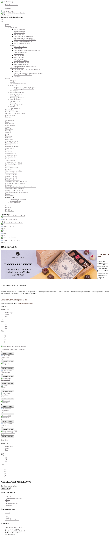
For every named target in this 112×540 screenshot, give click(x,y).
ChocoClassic (5, 357)
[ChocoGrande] (6, 393)
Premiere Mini (5, 410)
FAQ (7, 516)
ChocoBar (4, 365)
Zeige (2, 321)
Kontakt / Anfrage (10, 115)
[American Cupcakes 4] (8, 226)
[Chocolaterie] (5, 401)
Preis (6, 316)
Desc (2, 319)
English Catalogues (15, 201)
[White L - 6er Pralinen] (8, 237)
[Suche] (2, 19)
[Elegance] (4, 385)
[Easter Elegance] (6, 423)
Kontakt (8, 513)
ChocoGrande (5, 395)
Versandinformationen (12, 520)
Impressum (9, 505)
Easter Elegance (5, 425)
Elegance (3, 387)
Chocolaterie (5, 402)
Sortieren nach (5, 309)
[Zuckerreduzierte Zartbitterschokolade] (13, 216)
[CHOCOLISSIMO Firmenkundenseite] (13, 13)
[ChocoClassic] (6, 355)
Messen (8, 500)
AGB (7, 514)
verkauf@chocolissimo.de (17, 531)
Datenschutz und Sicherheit (14, 498)
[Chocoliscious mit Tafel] (9, 431)
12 (6, 324)
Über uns (8, 496)
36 (6, 328)
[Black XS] (4, 233)
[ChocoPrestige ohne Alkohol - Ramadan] (13, 346)
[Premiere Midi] (6, 416)
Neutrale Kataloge (15, 202)
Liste (6, 306)
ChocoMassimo (5, 372)
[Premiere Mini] (6, 408)
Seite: (2, 331)
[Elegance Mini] (6, 378)
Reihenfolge (9, 313)
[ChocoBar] (5, 363)
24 (6, 326)
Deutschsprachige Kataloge (18, 199)
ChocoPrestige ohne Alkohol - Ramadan (13, 349)
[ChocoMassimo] (6, 370)
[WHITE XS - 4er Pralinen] (9, 219)
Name (7, 314)
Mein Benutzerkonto (11, 5)
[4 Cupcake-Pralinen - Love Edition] (12, 223)
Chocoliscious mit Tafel (8, 433)
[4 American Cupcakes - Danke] (10, 240)
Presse (7, 501)
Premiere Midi (5, 417)
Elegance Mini (5, 380)
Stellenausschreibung (12, 503)
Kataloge (8, 117)
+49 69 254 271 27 (16, 527)
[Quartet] (4, 230)
